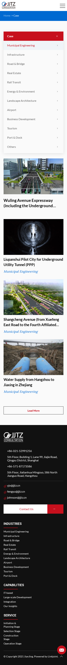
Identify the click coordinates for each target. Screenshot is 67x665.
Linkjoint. (53, 656)
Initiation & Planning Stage (12, 625)
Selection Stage (12, 631)
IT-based (8, 592)
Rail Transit (14, 82)
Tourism (12, 128)
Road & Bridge (16, 63)
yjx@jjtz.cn (13, 485)
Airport (11, 109)
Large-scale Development (18, 597)
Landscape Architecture (21, 100)
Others (11, 146)
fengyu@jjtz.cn (16, 491)
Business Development (21, 119)
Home (7, 15)
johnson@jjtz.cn (17, 497)
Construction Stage (11, 637)
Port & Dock (14, 137)
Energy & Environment (21, 91)
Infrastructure (15, 54)
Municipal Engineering (21, 45)
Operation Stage (12, 643)
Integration (10, 601)
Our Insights (10, 606)
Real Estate (14, 73)
